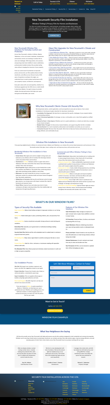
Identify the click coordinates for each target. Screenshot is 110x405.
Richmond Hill (85, 386)
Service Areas (72, 9)
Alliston (29, 286)
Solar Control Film (19, 210)
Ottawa (74, 394)
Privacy (58, 403)
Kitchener (75, 386)
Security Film (62, 9)
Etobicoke (65, 394)
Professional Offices (63, 173)
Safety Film (18, 215)
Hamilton (74, 383)
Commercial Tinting (50, 9)
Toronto (84, 390)
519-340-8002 (89, 4)
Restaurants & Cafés (63, 168)
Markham (74, 388)
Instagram (86, 399)
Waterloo (84, 392)
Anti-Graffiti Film (19, 221)
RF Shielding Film (19, 237)
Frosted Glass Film (19, 243)
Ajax (64, 381)
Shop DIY (92, 9)
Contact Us (82, 9)
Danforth (65, 392)
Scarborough (85, 388)
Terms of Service (64, 403)
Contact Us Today (55, 310)
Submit (88, 290)
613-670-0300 (72, 4)
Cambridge (65, 388)
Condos (26, 161)
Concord (65, 390)
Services (30, 387)
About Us (30, 383)
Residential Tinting (37, 9)
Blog (87, 9)
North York (75, 392)
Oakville (84, 381)
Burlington (65, 386)
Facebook (80, 399)
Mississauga (75, 390)
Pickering (84, 383)
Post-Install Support (20, 280)
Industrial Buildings (63, 179)
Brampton (65, 383)
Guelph (74, 381)
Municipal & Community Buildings (67, 185)
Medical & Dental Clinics (65, 162)
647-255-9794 (55, 4)
